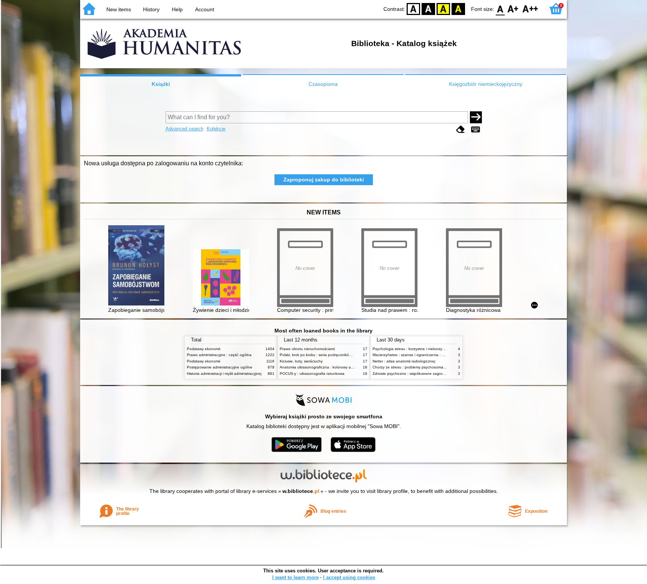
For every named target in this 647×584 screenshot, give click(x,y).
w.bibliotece (300, 491)
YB (443, 8)
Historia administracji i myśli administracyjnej (224, 373)
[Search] (476, 117)
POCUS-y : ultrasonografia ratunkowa (312, 373)
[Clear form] (461, 129)
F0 (500, 8)
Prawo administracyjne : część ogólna (219, 355)
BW (428, 8)
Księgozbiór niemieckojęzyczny (485, 84)
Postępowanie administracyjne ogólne (219, 367)
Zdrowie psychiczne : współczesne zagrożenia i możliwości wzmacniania (434, 373)
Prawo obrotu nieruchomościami (307, 349)
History (151, 9)
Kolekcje (216, 129)
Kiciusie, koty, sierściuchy (301, 361)
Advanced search (184, 129)
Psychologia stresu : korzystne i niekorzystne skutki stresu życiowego (432, 349)
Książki (161, 84)
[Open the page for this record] (138, 266)
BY (458, 8)
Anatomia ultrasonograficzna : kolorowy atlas (318, 367)
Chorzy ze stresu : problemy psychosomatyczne (414, 367)
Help (177, 9)
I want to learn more (295, 577)
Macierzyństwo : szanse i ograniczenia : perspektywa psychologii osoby (434, 355)
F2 (530, 8)
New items (118, 9)
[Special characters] (476, 129)
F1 (513, 8)
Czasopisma (323, 84)
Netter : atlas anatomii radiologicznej (404, 361)
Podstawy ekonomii (203, 349)
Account (204, 9)
